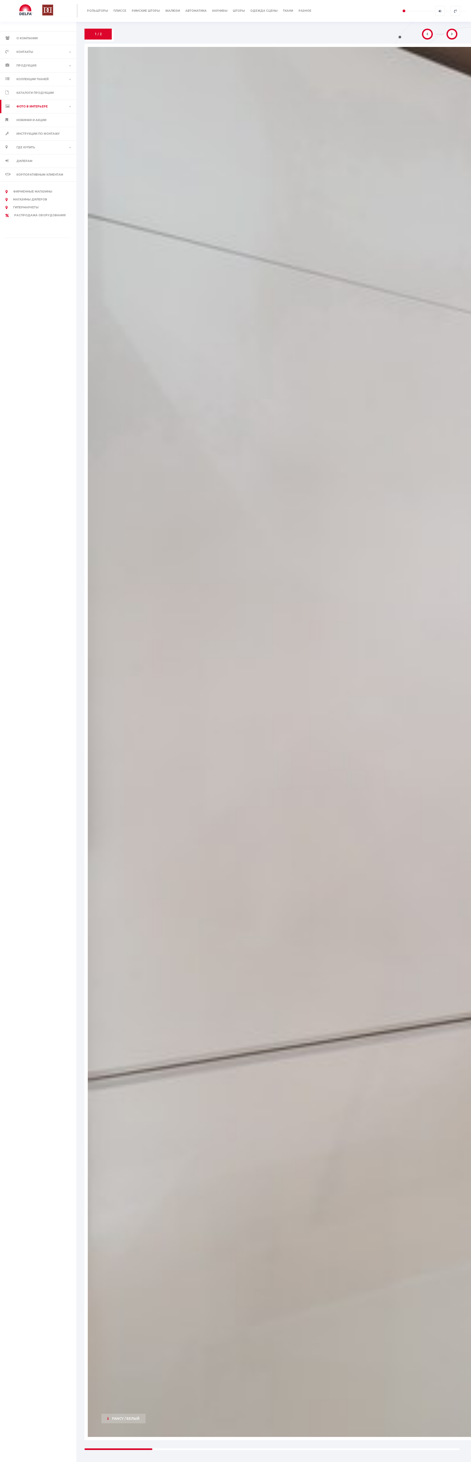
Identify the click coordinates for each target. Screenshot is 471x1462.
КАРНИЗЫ (219, 11)
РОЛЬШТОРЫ (97, 11)
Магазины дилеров (30, 199)
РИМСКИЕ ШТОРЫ (146, 11)
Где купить (25, 147)
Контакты (24, 52)
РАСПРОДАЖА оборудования (40, 215)
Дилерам (24, 161)
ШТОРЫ (239, 11)
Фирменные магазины (32, 191)
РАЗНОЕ (304, 11)
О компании (27, 38)
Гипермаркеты (25, 207)
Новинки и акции (31, 120)
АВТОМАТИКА (196, 11)
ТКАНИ (288, 11)
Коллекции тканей (32, 79)
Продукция (26, 65)
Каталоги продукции (35, 93)
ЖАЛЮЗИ (172, 11)
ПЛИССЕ (119, 11)
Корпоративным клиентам (39, 174)
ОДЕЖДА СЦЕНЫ (263, 11)
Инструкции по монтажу (38, 134)
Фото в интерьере (32, 106)
